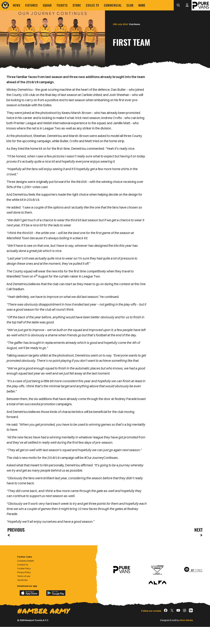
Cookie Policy (24, 568)
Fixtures (31, 5)
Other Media (186, 620)
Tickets (62, 5)
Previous (15, 530)
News (16, 5)
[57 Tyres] (193, 569)
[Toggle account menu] (187, 5)
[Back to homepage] (5, 5)
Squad (47, 5)
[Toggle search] (178, 5)
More (141, 5)
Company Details (25, 560)
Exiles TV (92, 5)
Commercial (113, 5)
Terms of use (23, 576)
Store (77, 5)
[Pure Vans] (201, 5)
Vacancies (22, 580)
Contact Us (22, 564)
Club (130, 5)
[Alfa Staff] (157, 582)
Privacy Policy (24, 572)
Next (198, 530)
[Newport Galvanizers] (157, 569)
